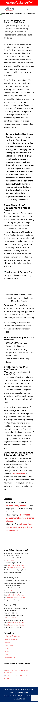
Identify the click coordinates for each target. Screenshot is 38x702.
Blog (6, 654)
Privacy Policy (23, 693)
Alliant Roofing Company (13, 636)
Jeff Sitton (10, 25)
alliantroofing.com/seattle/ (15, 625)
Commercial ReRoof (11, 639)
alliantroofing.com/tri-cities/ (16, 597)
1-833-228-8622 (11, 560)
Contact (7, 648)
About (7, 651)
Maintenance (9, 645)
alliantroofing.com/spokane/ (16, 567)
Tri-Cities (8, 38)
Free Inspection (10, 657)
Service (7, 642)
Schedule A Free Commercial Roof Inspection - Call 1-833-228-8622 (19, 3)
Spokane (28, 35)
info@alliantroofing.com (16, 565)
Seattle (20, 35)
